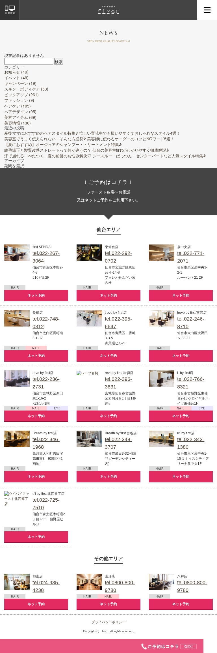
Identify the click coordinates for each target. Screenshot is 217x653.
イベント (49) (16, 77)
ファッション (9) (19, 100)
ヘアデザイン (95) (20, 111)
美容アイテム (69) (20, 117)
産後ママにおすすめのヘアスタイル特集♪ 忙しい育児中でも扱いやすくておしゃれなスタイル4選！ (92, 133)
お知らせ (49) (16, 72)
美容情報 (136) (17, 123)
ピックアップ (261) (21, 94)
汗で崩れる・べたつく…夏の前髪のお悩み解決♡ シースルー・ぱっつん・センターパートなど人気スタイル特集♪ (105, 155)
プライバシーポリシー (108, 621)
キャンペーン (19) (20, 83)
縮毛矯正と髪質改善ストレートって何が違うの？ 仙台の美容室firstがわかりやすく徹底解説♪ (86, 150)
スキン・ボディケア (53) (26, 89)
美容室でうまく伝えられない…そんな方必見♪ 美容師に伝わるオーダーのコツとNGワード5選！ (89, 138)
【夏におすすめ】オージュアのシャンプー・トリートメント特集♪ (62, 144)
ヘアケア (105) (17, 106)
